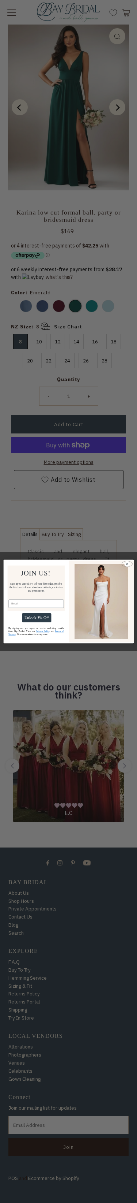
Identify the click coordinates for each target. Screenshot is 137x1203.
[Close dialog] (126, 564)
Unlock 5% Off (36, 618)
